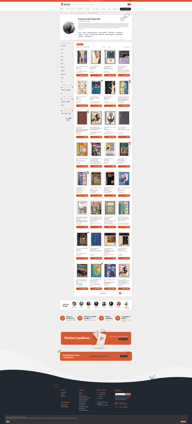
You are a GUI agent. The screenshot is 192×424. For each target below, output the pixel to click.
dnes (62, 113)
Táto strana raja (93, 282)
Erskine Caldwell (82, 218)
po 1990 (68, 101)
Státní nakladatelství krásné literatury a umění (96, 133)
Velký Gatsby (78, 68)
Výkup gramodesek (64, 406)
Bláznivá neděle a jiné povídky (123, 129)
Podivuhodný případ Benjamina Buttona (82, 130)
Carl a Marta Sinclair (95, 218)
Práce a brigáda (82, 405)
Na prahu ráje (106, 129)
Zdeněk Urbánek (99, 128)
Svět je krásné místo (82, 221)
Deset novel (121, 220)
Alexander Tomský (107, 97)
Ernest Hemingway (79, 216)
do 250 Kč (68, 89)
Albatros (79, 222)
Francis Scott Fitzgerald (80, 66)
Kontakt (80, 392)
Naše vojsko (94, 191)
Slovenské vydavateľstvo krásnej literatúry (81, 254)
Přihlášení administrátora (84, 410)
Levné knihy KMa (109, 191)
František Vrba (106, 159)
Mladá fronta (108, 131)
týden (66, 113)
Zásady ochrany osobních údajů (120, 399)
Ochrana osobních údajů (83, 399)
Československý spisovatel (82, 71)
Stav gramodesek (64, 404)
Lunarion (93, 71)
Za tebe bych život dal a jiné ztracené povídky (109, 283)
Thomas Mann (120, 216)
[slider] (61, 87)
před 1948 (63, 101)
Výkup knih (63, 396)
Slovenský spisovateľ (95, 101)
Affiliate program (82, 408)
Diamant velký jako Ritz (94, 129)
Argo (79, 162)
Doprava (80, 394)
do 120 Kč (63, 89)
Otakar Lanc (96, 159)
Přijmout (183, 421)
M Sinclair (94, 219)
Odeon (107, 71)
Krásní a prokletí (79, 283)
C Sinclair (98, 219)
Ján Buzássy (96, 280)
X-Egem (93, 221)
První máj (121, 160)
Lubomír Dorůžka (93, 67)
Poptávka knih (63, 392)
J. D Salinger (123, 219)
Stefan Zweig (125, 216)
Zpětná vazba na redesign (84, 406)
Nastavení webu (83, 403)
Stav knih (62, 394)
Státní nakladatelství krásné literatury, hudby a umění (110, 221)
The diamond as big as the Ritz (124, 100)
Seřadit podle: (78, 46)
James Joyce (128, 219)
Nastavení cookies (82, 401)
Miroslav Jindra (78, 128)
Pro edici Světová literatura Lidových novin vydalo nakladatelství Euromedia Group (124, 71)
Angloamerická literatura (80, 13)
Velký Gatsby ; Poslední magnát (96, 250)
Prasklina (94, 220)
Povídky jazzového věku (80, 160)
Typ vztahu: (104, 46)
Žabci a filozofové (121, 190)
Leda (107, 101)
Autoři (66, 13)
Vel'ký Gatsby (95, 98)
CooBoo (79, 101)
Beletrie (71, 13)
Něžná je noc (108, 68)
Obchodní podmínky (83, 396)
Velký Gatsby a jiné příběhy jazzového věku (109, 251)
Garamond (122, 101)
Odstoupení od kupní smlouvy (84, 397)
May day (80, 190)
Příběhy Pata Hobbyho (94, 160)
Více (8, 421)
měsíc (70, 113)
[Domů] (61, 13)
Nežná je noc (78, 250)
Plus (107, 284)
